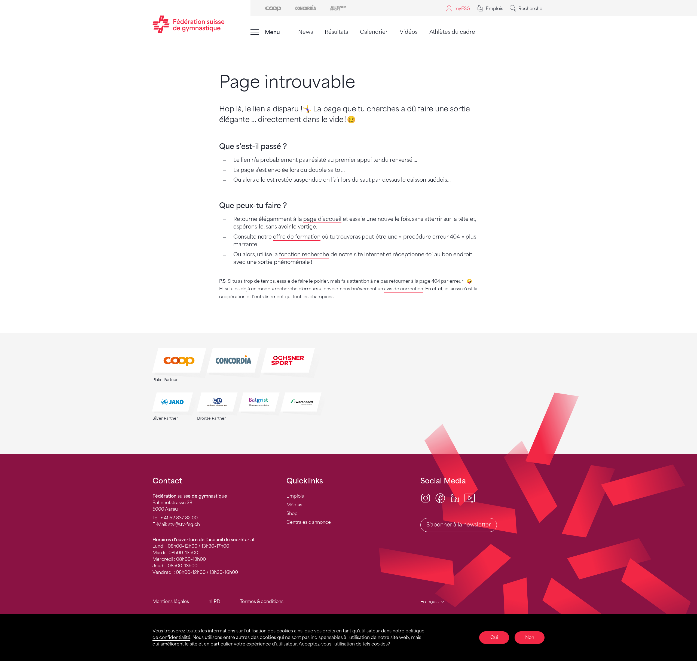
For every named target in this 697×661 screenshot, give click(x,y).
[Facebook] (440, 498)
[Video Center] (469, 498)
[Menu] (254, 32)
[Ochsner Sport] (338, 8)
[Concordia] (305, 8)
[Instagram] (425, 498)
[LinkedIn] (455, 498)
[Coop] (273, 8)
